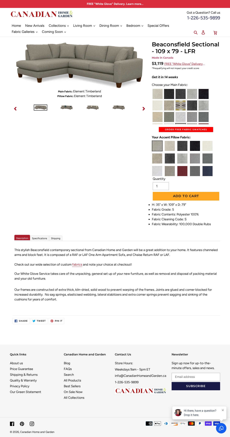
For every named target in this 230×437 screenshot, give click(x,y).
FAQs (68, 369)
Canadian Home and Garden (37, 432)
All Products (72, 380)
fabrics (77, 264)
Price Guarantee (21, 369)
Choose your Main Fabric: (170, 85)
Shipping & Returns (24, 375)
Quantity (159, 179)
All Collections (74, 398)
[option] (40, 108)
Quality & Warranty (23, 380)
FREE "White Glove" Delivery (183, 64)
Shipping (55, 238)
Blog (67, 363)
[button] (157, 94)
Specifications (39, 238)
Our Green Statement (25, 392)
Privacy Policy (19, 386)
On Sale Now (73, 392)
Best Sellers (72, 386)
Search (69, 375)
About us (16, 363)
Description (22, 238)
